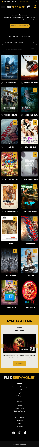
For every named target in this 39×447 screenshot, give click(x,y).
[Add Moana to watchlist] (22, 276)
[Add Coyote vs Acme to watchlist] (22, 83)
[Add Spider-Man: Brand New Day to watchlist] (22, 244)
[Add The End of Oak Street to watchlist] (22, 179)
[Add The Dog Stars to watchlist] (2, 115)
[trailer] (35, 58)
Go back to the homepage (19, 26)
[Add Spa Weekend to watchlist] (22, 147)
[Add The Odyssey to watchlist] (2, 276)
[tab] (13, 36)
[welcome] (35, 7)
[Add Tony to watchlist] (2, 244)
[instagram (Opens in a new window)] (19, 433)
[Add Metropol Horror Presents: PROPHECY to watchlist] (22, 308)
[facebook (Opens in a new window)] (13, 433)
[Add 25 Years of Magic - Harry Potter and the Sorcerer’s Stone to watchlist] (2, 83)
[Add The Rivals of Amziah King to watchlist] (2, 211)
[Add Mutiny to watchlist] (2, 147)
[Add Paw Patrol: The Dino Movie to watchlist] (2, 179)
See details (19, 364)
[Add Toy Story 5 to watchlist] (2, 308)
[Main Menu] (3, 7)
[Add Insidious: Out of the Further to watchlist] (22, 115)
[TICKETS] (28, 7)
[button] (2, 346)
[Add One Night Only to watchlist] (22, 211)
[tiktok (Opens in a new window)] (25, 433)
